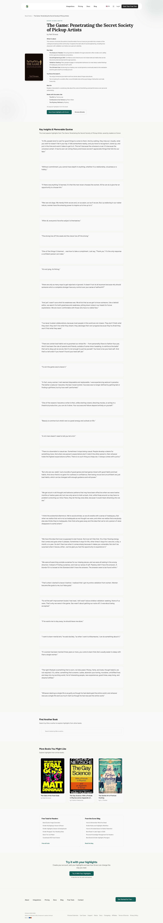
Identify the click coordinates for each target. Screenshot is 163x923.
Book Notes (28, 16)
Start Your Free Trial (130, 6)
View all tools (46, 843)
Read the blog (89, 843)
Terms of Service (124, 915)
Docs (100, 915)
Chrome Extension (72, 915)
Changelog (107, 915)
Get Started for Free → (126, 899)
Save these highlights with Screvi (59, 112)
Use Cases (83, 915)
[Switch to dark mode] (113, 6)
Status (96, 915)
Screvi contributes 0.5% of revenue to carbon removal (39, 915)
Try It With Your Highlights (81, 873)
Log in (118, 6)
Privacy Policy (134, 915)
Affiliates (114, 915)
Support (90, 915)
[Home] (27, 6)
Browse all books (80, 112)
